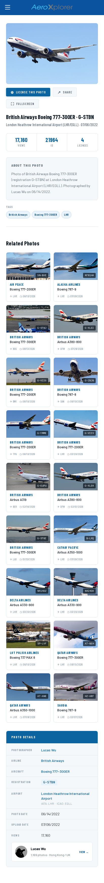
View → (84, 852)
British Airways (18, 214)
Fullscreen (22, 103)
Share (65, 92)
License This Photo (28, 92)
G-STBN (49, 782)
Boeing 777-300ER (46, 214)
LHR (66, 214)
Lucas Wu (48, 750)
